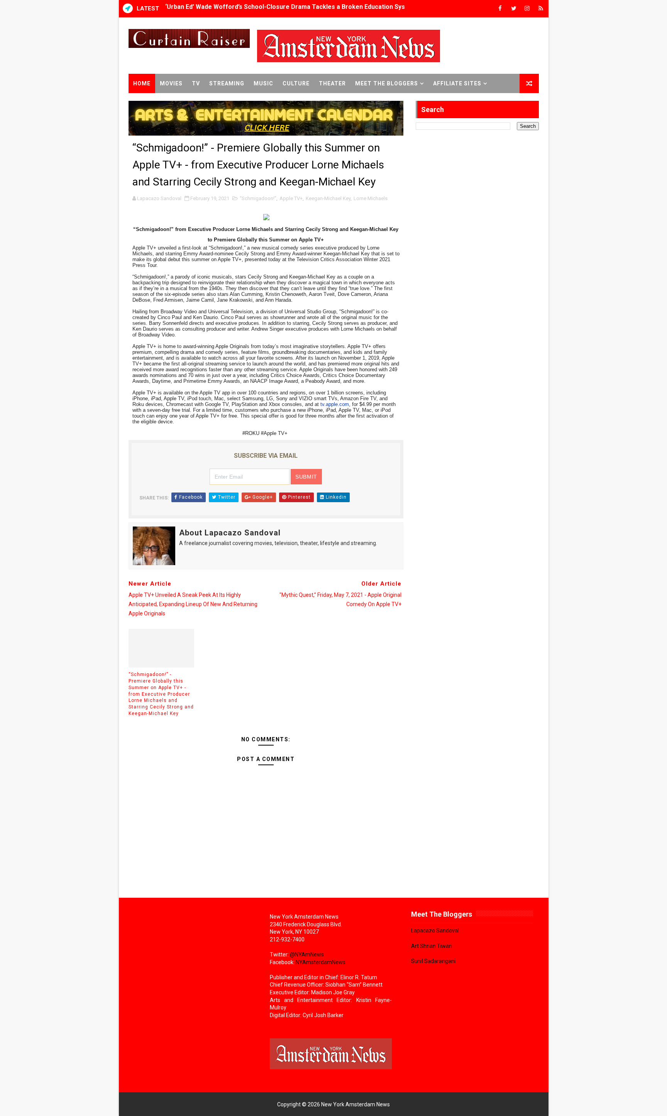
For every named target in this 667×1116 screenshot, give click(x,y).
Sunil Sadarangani (433, 961)
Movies (171, 83)
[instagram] (527, 8)
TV (196, 83)
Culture (296, 83)
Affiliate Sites (457, 83)
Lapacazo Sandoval (435, 930)
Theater (332, 83)
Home (142, 83)
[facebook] (500, 8)
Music (263, 83)
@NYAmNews (307, 954)
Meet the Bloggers (386, 83)
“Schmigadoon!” (258, 198)
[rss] (541, 8)
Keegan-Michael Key (328, 198)
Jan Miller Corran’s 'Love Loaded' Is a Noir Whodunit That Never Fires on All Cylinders (289, 8)
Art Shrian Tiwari (431, 946)
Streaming (226, 83)
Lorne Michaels (371, 198)
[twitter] (514, 8)
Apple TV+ (291, 198)
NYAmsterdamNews (320, 962)
